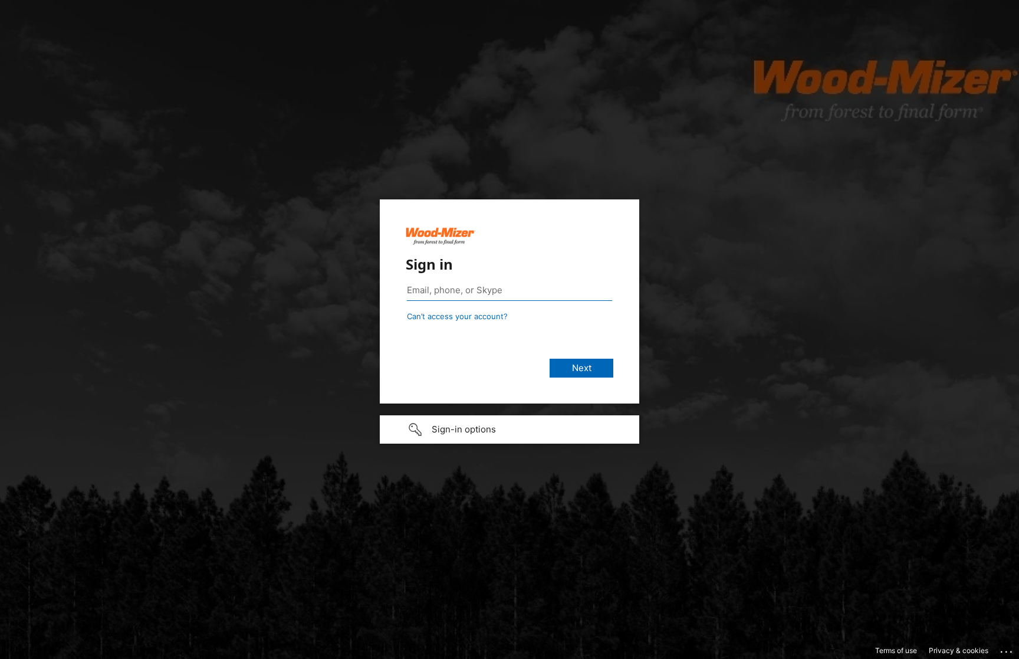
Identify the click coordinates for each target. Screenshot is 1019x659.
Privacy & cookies (958, 650)
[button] (509, 429)
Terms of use (896, 650)
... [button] (1007, 649)
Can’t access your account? (457, 316)
